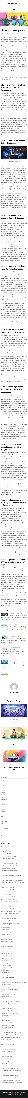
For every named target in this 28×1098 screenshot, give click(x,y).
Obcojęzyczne (4, 804)
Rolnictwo (3, 814)
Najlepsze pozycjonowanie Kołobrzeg (10, 991)
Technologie (4, 821)
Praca (2, 806)
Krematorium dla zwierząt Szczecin (9, 908)
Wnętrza (3, 835)
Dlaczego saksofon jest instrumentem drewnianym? (13, 982)
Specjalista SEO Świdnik (6, 939)
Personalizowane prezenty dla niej (9, 1085)
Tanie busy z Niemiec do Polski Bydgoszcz (11, 911)
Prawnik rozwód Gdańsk (6, 1054)
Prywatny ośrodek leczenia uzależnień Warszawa (12, 877)
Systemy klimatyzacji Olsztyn (8, 1022)
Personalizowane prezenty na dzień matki (11, 1070)
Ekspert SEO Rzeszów (16, 661)
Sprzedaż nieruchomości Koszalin (9, 1010)
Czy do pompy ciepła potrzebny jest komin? (11, 1001)
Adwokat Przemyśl (5, 929)
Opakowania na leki (5, 851)
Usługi (2, 833)
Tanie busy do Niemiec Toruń (8, 896)
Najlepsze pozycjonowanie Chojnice (9, 987)
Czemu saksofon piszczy (6, 984)
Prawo (2, 809)
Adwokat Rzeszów (5, 934)
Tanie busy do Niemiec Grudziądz (9, 901)
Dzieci (2, 785)
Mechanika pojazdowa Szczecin (8, 846)
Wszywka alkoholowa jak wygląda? (9, 955)
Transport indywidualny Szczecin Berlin (10, 920)
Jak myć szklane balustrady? (7, 1039)
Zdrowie (3, 837)
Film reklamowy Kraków (6, 953)
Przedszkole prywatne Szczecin (8, 996)
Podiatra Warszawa (5, 960)
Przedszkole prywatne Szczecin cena (9, 999)
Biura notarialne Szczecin (7, 861)
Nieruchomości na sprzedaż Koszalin (9, 1013)
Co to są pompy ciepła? (6, 1015)
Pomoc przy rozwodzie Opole (8, 1065)
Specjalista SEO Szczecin (7, 941)
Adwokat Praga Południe (7, 936)
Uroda (2, 830)
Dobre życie (13, 3)
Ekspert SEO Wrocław (16, 613)
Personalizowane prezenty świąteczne (10, 1073)
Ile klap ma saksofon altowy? (7, 970)
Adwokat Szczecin (5, 927)
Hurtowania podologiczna (7, 965)
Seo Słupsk (14, 744)
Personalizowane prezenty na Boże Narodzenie (12, 1082)
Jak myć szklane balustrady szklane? (9, 1042)
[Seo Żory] (14, 710)
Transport (3, 823)
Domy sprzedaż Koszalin (6, 1003)
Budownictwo (4, 783)
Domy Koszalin (4, 1006)
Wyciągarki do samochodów (7, 858)
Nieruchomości (4, 802)
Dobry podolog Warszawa (7, 975)
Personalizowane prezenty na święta (9, 1068)
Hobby (2, 790)
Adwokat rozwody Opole (7, 1056)
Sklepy (2, 816)
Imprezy (3, 792)
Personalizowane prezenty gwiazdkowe (10, 1080)
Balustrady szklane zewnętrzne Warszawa (11, 1032)
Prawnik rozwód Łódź (6, 1058)
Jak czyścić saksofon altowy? (8, 967)
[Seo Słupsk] (14, 733)
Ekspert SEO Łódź (15, 636)
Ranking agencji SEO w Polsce (8, 887)
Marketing (4, 673)
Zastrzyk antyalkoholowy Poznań (9, 863)
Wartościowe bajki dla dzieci (7, 853)
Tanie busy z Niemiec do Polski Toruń (10, 913)
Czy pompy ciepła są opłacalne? (8, 1008)
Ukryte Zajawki (4, 828)
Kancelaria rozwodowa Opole (8, 1051)
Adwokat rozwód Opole (6, 951)
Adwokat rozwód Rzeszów (7, 946)
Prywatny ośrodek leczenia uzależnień (10, 885)
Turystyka (3, 826)
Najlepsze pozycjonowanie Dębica (9, 989)
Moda (2, 797)
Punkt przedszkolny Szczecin (8, 1018)
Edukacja (3, 787)
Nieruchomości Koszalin (6, 873)
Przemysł (3, 811)
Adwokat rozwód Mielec (6, 944)
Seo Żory (14, 722)
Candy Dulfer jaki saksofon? (7, 977)
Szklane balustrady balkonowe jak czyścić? (11, 1037)
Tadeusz (4, 33)
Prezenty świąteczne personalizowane (10, 1077)
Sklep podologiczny (5, 963)
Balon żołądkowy (5, 972)
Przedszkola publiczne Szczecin (8, 868)
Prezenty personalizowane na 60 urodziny (11, 875)
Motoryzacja (4, 799)
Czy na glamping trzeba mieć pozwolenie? (11, 849)
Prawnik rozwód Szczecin (7, 1063)
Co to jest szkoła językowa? (7, 1027)
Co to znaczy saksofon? (6, 979)
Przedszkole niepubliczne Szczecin (9, 865)
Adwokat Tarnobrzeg (6, 932)
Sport (2, 818)
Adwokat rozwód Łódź (6, 948)
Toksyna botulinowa (6, 894)
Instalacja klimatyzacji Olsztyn (8, 958)
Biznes (2, 780)
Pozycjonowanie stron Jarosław (8, 856)
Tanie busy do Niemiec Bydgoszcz (9, 899)
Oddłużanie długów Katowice (8, 994)
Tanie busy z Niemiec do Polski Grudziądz (10, 916)
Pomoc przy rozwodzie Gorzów (8, 1046)
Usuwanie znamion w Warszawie (8, 892)
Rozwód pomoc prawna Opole (8, 1061)
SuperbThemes (16, 1094)
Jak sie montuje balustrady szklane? (9, 1030)
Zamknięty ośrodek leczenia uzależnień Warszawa (12, 882)
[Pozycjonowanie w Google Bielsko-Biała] (14, 755)
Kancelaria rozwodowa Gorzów (8, 1049)
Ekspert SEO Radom (15, 625)
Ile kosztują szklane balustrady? (8, 1044)
